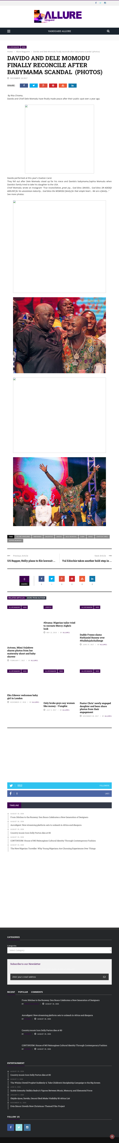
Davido (59, 537)
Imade (90, 537)
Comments (37, 992)
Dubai (82, 537)
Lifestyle (48, 607)
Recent (11, 992)
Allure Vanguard (23, 537)
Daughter (49, 537)
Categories (11, 945)
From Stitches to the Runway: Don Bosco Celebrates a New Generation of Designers (44, 36)
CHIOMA (27, 1019)
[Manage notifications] (112, 1136)
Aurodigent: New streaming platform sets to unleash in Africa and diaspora (41, 38)
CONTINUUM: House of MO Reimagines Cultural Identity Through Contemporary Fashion (64, 1045)
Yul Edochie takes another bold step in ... (87, 560)
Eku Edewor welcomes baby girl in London (22, 697)
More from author (36, 598)
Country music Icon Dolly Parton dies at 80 (42, 1030)
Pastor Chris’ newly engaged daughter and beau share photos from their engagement (95, 708)
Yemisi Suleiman (31, 1004)
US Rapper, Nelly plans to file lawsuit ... (31, 560)
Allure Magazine (13, 47)
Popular (23, 992)
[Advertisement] (59, 756)
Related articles (16, 598)
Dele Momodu (71, 537)
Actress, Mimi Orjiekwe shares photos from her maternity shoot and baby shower (21, 652)
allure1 (34, 660)
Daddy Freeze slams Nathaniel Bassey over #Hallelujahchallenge (92, 637)
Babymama (37, 537)
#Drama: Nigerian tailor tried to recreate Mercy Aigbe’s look (59, 625)
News (23, 47)
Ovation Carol (102, 537)
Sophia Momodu (15, 540)
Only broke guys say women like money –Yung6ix (59, 704)
